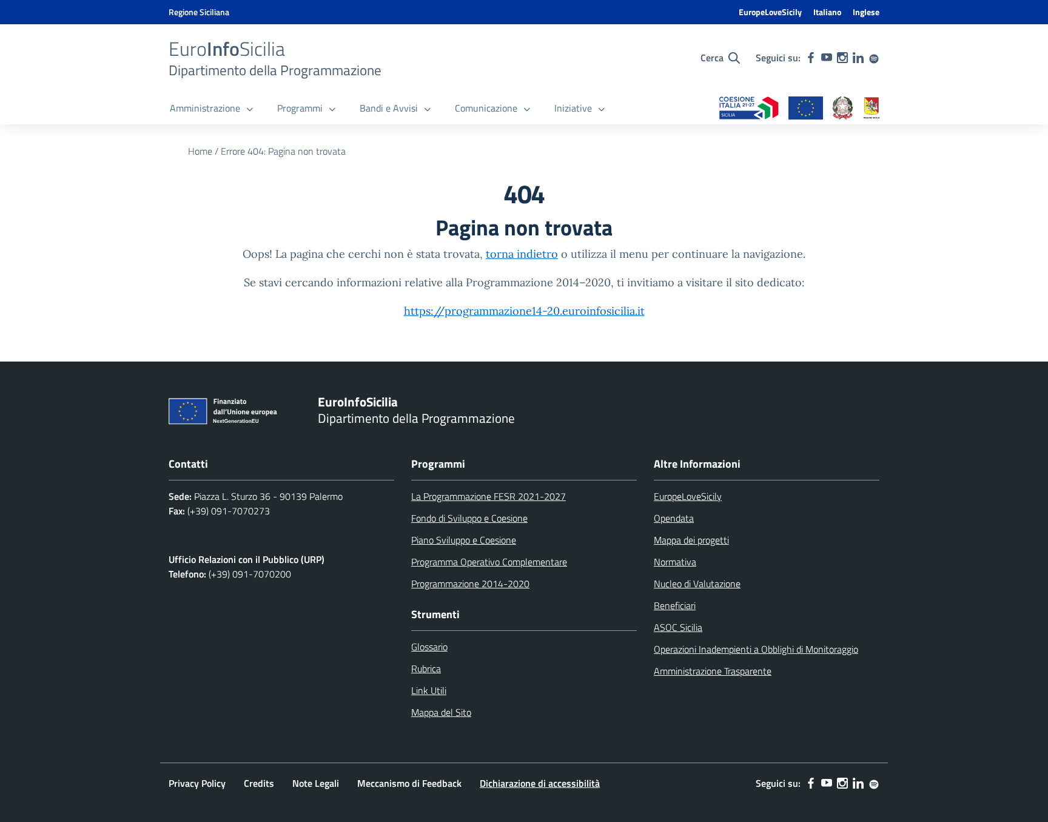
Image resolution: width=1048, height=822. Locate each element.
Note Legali (315, 783)
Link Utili (428, 690)
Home (200, 151)
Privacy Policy (197, 783)
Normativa (675, 561)
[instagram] (842, 57)
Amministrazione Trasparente (712, 671)
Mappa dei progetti (691, 540)
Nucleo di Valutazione (697, 583)
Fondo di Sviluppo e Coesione (469, 518)
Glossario (429, 646)
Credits (259, 783)
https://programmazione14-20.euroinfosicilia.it (524, 311)
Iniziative (573, 108)
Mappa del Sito (441, 712)
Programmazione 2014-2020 (470, 583)
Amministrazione (205, 108)
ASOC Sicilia (678, 627)
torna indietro (522, 254)
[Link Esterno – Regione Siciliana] (871, 109)
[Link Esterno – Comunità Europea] (806, 109)
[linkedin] (858, 57)
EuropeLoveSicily (770, 11)
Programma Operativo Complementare (489, 561)
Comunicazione (486, 108)
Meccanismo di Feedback (409, 783)
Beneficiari (675, 605)
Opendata (674, 518)
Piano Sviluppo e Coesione (463, 540)
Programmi (300, 108)
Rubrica (426, 668)
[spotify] (873, 57)
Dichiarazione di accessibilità (540, 783)
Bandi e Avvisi (389, 108)
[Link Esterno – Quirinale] (843, 109)
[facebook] (810, 57)
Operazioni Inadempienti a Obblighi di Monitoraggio (756, 649)
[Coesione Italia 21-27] (749, 109)
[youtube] (826, 57)
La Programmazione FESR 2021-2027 (488, 496)
